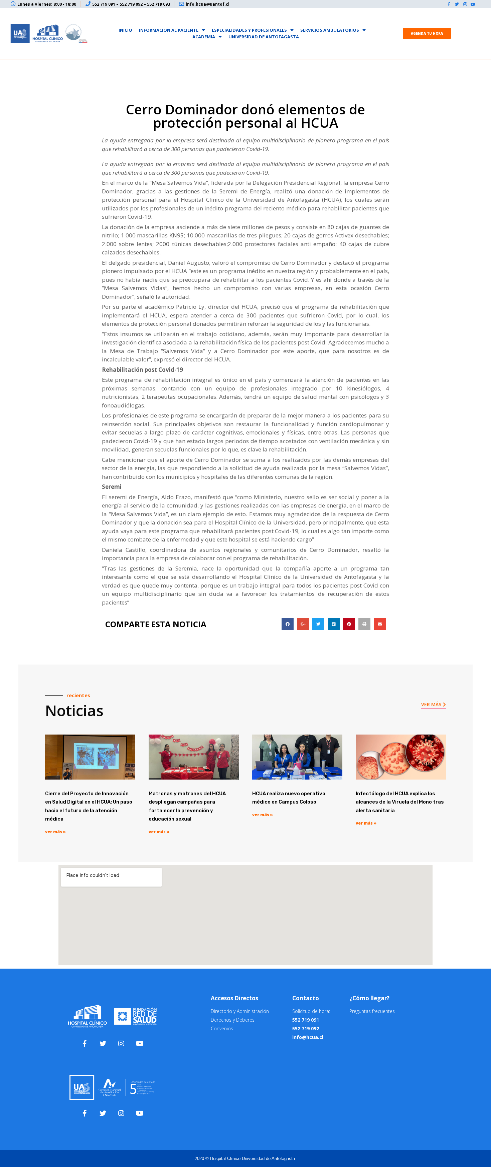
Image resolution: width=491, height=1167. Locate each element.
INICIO (125, 30)
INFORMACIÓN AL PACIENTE (168, 30)
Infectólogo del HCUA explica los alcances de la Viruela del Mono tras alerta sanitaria (400, 802)
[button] (427, 33)
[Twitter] (457, 4)
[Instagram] (465, 4)
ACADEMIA (203, 37)
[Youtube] (473, 4)
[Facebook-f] (449, 4)
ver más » (55, 832)
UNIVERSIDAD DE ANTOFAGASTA (263, 37)
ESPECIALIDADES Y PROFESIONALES (249, 30)
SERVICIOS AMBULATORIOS (329, 30)
